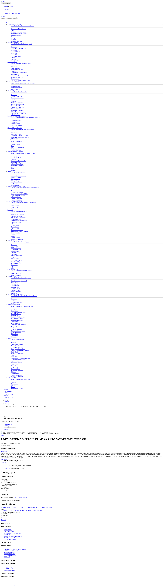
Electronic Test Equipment (18, 317)
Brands (6, 389)
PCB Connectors (15, 105)
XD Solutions (8, 391)
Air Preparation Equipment (18, 217)
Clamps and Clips (15, 56)
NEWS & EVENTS (9, 537)
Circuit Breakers (15, 86)
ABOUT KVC (8, 530)
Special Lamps (15, 185)
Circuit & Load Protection (15, 81)
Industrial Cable (15, 74)
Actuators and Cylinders (17, 214)
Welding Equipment (16, 375)
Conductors (14, 122)
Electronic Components (17, 353)
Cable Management (13, 42)
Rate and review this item (20, 497)
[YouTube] (12, 584)
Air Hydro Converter (16, 216)
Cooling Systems (15, 144)
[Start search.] (17, 18)
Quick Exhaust (15, 228)
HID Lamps (14, 180)
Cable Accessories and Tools (18, 48)
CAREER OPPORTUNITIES (12, 533)
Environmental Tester (16, 318)
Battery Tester (14, 311)
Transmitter (14, 337)
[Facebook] (5, 580)
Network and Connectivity (15, 201)
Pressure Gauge (15, 225)
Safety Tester (14, 334)
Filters (12, 146)
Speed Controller (15, 233)
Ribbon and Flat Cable (17, 77)
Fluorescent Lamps (16, 177)
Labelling (13, 57)
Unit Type (13, 266)
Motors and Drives (16, 35)
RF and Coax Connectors (18, 112)
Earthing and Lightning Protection (17, 116)
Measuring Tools (15, 323)
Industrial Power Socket (17, 165)
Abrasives (13, 342)
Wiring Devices (12, 377)
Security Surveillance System (15, 294)
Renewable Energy (16, 263)
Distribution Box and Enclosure (19, 135)
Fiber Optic (14, 71)
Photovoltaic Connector (17, 107)
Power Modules (15, 258)
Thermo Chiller (15, 234)
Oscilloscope (14, 327)
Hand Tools (14, 356)
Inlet (12, 167)
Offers (6, 392)
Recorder (13, 303)
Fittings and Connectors (17, 222)
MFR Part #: (4, 443)
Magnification (14, 321)
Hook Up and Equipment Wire (19, 72)
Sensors (13, 387)
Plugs (12, 168)
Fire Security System (16, 302)
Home (5, 400)
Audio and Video (15, 68)
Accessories (14, 47)
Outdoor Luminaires (16, 198)
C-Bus (12, 30)
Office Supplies (15, 361)
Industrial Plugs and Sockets (15, 151)
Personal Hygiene (15, 290)
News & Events (8, 394)
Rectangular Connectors (17, 110)
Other (12, 223)
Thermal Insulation (16, 150)
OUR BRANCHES (9, 570)
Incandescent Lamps (16, 182)
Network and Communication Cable (20, 75)
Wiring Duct (14, 61)
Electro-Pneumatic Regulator (18, 220)
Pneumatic (10, 210)
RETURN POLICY (9, 554)
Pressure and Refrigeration (18, 331)
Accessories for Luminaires (18, 191)
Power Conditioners (16, 255)
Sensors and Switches (17, 230)
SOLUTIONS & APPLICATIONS (13, 536)
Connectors (11, 90)
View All (3, 520)
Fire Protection (15, 282)
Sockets (13, 170)
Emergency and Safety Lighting (19, 194)
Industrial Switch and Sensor (18, 33)
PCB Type (14, 254)
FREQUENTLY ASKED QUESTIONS (15, 549)
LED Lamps (14, 183)
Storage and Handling (17, 370)
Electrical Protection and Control (20, 137)
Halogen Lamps (15, 179)
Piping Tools (14, 364)
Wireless (13, 209)
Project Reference (9, 397)
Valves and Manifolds (17, 239)
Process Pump (15, 227)
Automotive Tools (16, 346)
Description (4, 451)
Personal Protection (16, 291)
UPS (12, 268)
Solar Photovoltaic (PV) (17, 275)
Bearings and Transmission (18, 349)
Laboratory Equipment (17, 320)
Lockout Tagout (15, 288)
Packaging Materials (16, 362)
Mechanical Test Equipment (18, 324)
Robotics (13, 39)
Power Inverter (15, 257)
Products (6, 23)
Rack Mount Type (16, 262)
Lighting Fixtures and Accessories (17, 186)
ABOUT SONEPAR (10, 531)
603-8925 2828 (16, 13)
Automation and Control (14, 24)
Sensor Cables (15, 79)
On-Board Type (15, 252)
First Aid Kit (14, 284)
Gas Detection (15, 285)
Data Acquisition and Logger (19, 312)
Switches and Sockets (17, 388)
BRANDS (7, 534)
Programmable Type (16, 260)
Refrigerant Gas (15, 149)
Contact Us (7, 13)
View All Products (16, 26)
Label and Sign (15, 287)
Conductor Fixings (16, 120)
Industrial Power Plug (17, 164)
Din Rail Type (15, 251)
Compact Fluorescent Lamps (18, 176)
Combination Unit (16, 158)
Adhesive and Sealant (17, 344)
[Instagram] (15, 585)
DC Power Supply (16, 249)
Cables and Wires (12, 62)
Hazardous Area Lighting (18, 195)
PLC (12, 36)
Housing (13, 101)
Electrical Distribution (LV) (15, 128)
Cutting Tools (14, 352)
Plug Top (13, 385)
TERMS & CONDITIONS (11, 552)
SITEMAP (7, 557)
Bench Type (14, 246)
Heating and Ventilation (17, 147)
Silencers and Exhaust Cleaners (19, 231)
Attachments (4, 459)
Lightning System (15, 127)
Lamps (9, 171)
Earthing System (15, 123)
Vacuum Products (15, 237)
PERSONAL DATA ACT (11, 551)
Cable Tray (14, 54)
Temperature (14, 335)
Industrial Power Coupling (18, 162)
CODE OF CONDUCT (10, 555)
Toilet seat (13, 372)
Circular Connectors (16, 96)
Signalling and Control (17, 41)
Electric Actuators (15, 219)
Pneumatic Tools (15, 366)
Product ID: (4, 445)
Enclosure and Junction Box (18, 161)
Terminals (13, 59)
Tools (9, 338)
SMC (2, 435)
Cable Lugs (14, 50)
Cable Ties (14, 53)
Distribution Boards (16, 134)
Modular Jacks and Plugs (17, 104)
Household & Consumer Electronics (20, 358)
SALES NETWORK (10, 539)
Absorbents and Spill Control (19, 281)
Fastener (13, 355)
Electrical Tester (15, 315)
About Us (6, 395)
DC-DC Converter (16, 248)
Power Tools (14, 367)
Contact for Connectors (17, 98)
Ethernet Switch (15, 205)
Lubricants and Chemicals (18, 359)
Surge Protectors (15, 89)
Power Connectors (16, 108)
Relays (13, 38)
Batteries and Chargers (17, 347)
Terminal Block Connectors (18, 113)
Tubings (13, 236)
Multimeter (14, 326)
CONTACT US (8, 568)
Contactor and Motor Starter (18, 32)
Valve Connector (15, 115)
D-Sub (13, 99)
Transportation (15, 373)
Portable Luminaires (16, 200)
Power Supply (11, 240)
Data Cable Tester (16, 314)
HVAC (9, 139)
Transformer (14, 265)
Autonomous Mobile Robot (18, 29)
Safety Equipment (12, 276)
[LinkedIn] (9, 582)
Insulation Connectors (17, 102)
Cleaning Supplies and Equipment (20, 350)
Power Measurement (16, 329)
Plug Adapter (14, 384)
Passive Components (16, 87)
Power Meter (14, 138)
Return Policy (4, 462)
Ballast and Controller (17, 192)
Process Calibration (16, 332)
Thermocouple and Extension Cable (20, 80)
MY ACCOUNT (8, 567)
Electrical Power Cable (17, 69)
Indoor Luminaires (16, 197)
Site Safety (14, 293)
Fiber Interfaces (15, 207)
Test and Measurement (14, 304)
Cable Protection (15, 51)
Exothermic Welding (16, 125)
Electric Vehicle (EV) (16, 273)
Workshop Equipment (17, 376)
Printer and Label (15, 369)
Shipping (3, 471)
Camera (13, 300)
